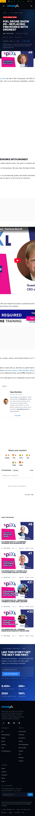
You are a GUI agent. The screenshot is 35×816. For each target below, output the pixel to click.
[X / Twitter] (3, 723)
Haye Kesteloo (16, 392)
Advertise (4, 775)
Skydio (3, 738)
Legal (4, 386)
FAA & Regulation (24, 744)
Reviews (21, 757)
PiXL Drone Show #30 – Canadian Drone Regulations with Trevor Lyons (15, 630)
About (3, 768)
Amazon (15, 370)
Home (4, 12)
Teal (2, 747)
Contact (3, 771)
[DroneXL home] (13, 6)
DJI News (21, 734)
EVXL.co (22, 405)
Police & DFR (22, 747)
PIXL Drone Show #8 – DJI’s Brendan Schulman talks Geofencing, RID (13, 542)
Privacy (4, 812)
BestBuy (26, 370)
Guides (21, 741)
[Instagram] (19, 723)
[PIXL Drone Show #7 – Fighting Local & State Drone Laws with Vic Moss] (17, 560)
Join (30, 794)
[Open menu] (3, 6)
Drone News (22, 731)
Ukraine (21, 751)
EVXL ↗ (3, 781)
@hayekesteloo (14, 411)
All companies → (6, 751)
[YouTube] (14, 723)
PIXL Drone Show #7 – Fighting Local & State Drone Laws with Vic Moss (14, 571)
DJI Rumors (22, 738)
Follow (17, 415)
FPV (20, 754)
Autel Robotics (5, 734)
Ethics (3, 778)
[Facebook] (9, 723)
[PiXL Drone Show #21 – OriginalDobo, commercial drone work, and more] (17, 589)
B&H (20, 370)
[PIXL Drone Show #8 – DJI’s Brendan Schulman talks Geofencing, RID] (17, 531)
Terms (11, 812)
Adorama (8, 370)
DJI (2, 731)
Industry (21, 761)
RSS (23, 812)
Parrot (3, 741)
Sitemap (17, 812)
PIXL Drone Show (16, 12)
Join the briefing (11, 674)
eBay (31, 370)
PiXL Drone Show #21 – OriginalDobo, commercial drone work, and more (14, 600)
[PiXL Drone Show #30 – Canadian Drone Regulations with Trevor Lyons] (17, 618)
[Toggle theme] (31, 6)
